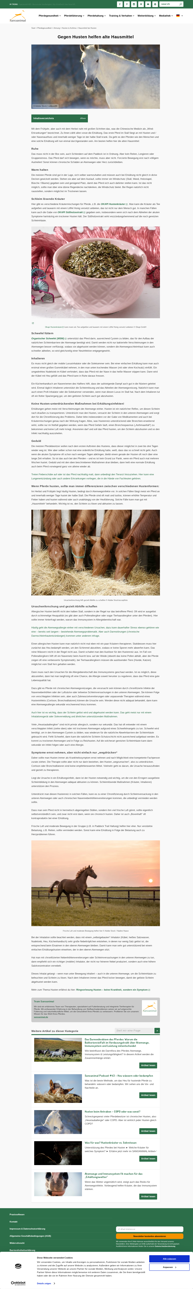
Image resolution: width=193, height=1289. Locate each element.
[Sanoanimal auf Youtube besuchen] (148, 4)
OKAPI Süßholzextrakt (70, 212)
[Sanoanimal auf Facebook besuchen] (120, 4)
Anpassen (168, 1267)
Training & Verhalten (120, 15)
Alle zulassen (169, 1259)
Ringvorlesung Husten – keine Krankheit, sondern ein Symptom (112, 989)
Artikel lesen (148, 1065)
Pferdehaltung (95, 15)
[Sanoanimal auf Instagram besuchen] (134, 4)
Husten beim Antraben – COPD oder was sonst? (112, 1111)
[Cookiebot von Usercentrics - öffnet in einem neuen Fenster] (18, 1283)
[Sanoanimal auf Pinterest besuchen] (127, 4)
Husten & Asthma (69, 28)
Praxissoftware (17, 1214)
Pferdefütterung (73, 15)
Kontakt (13, 1221)
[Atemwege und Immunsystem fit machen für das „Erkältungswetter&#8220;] (58, 1184)
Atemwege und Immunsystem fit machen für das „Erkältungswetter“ (114, 1175)
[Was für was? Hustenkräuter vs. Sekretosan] (58, 1153)
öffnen (83, 118)
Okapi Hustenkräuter (53, 327)
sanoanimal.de (41, 1017)
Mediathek (165, 15)
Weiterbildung (145, 15)
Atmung (57, 28)
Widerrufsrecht (17, 1243)
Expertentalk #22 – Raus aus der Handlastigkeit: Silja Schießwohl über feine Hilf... (47, 4)
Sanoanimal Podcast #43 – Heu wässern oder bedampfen (119, 1075)
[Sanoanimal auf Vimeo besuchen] (141, 4)
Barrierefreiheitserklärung (22, 1250)
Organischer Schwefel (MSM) (47, 338)
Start (33, 28)
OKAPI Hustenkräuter (113, 204)
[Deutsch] (179, 16)
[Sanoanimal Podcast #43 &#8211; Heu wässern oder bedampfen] (58, 1088)
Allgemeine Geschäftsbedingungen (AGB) (30, 1236)
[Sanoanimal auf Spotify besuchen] (155, 4)
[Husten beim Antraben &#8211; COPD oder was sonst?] (58, 1122)
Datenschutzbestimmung (165, 1246)
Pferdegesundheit (48, 15)
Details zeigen (44, 1283)
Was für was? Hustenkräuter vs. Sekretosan (111, 1142)
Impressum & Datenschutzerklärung (27, 1229)
